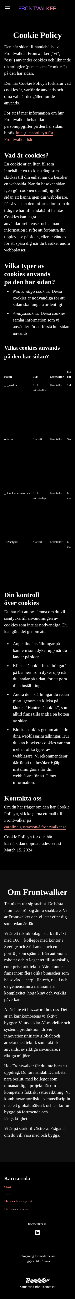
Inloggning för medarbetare (37, 1256)
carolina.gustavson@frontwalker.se (35, 826)
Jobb (7, 1194)
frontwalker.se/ (37, 1224)
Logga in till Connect (37, 1261)
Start (7, 1187)
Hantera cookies (16, 1209)
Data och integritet (18, 1201)
